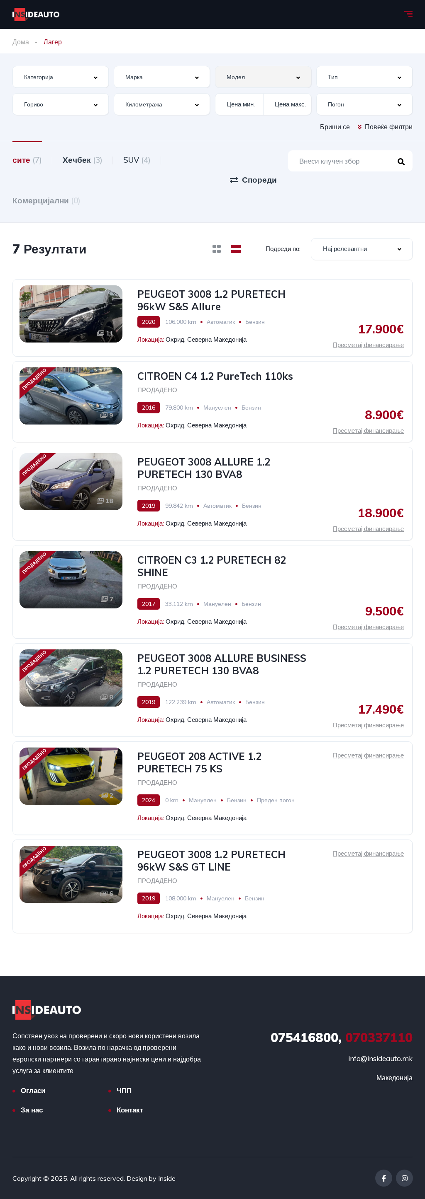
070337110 (342, 1037)
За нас (32, 1109)
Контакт (130, 1109)
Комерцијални (46, 200)
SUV (137, 160)
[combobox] (60, 77)
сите (27, 160)
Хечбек (83, 160)
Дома (20, 42)
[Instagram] (404, 1178)
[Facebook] (383, 1178)
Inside (167, 1178)
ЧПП (124, 1090)
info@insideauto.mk (380, 1058)
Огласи (33, 1090)
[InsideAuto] (35, 14)
